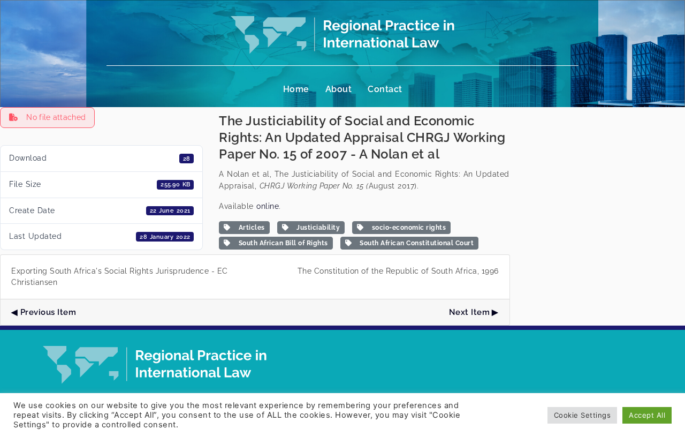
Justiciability (316, 227)
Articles (250, 227)
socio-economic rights (407, 227)
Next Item (469, 312)
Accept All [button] (647, 415)
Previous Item (48, 312)
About (338, 89)
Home (296, 89)
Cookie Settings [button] (582, 415)
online (267, 206)
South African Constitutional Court (415, 243)
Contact (385, 89)
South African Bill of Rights (281, 243)
